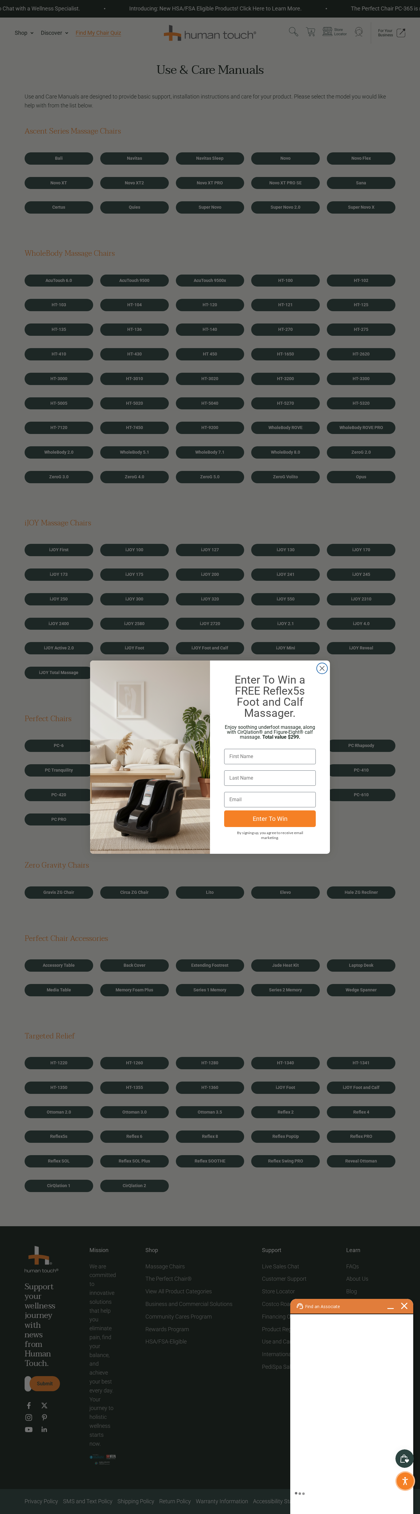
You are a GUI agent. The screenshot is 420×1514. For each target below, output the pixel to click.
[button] (405, 1481)
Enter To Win (270, 818)
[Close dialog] (322, 668)
